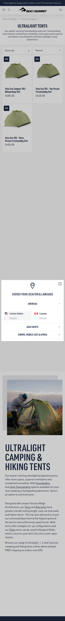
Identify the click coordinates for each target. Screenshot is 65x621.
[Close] (60, 283)
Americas (32, 303)
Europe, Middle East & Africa (32, 334)
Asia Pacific (32, 326)
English (13, 317)
